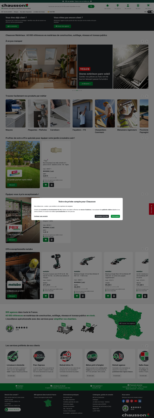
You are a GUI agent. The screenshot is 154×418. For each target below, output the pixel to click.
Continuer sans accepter (41, 216)
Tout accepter (115, 216)
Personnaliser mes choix (102, 216)
